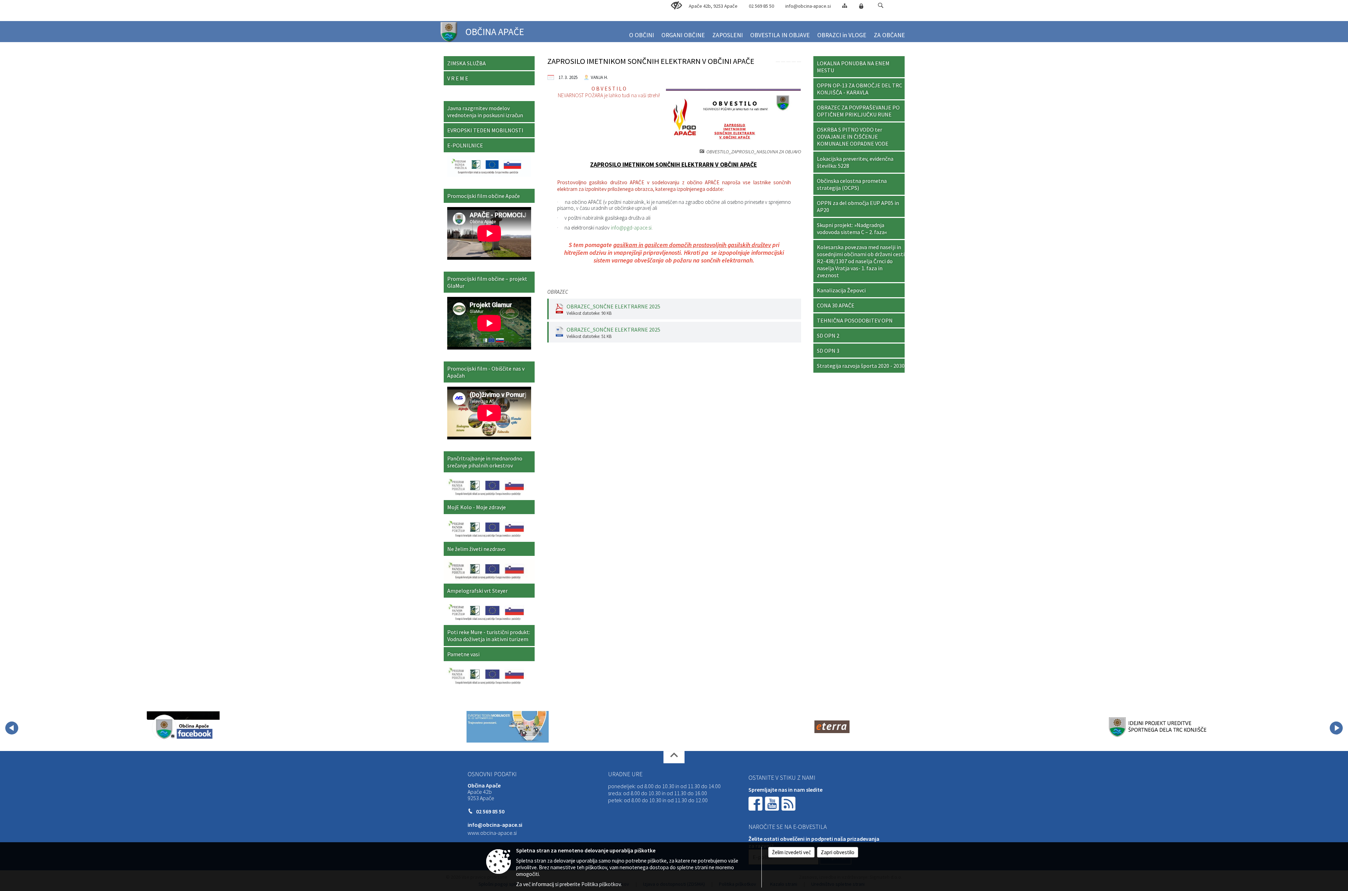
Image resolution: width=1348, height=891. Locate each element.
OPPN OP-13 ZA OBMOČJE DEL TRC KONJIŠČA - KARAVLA (859, 89)
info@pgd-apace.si (631, 227)
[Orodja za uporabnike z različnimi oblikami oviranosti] (676, 5)
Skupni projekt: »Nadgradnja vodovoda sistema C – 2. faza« (852, 228)
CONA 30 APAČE (835, 305)
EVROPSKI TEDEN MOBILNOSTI (485, 130)
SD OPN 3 (828, 350)
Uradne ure (625, 774)
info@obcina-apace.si (808, 6)
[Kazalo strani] (844, 5)
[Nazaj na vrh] (674, 757)
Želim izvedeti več (791, 852)
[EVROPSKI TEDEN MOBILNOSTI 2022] (507, 727)
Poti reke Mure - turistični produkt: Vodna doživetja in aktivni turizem (488, 636)
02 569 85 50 (761, 6)
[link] (778, 61)
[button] (880, 5)
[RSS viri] (789, 802)
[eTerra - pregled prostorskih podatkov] (832, 727)
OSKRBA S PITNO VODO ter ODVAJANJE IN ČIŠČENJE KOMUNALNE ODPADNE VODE (852, 136)
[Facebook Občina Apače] (183, 727)
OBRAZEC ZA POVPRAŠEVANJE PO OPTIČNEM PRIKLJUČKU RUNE (858, 111)
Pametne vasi (463, 654)
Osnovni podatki (492, 774)
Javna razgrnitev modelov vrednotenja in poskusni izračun (485, 112)
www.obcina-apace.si (492, 832)
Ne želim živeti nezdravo (476, 548)
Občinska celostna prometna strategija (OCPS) (852, 184)
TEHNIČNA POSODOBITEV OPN (855, 320)
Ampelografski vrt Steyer (477, 590)
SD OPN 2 (828, 335)
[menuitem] (641, 32)
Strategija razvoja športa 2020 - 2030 (861, 365)
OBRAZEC (557, 291)
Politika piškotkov (601, 884)
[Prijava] (861, 6)
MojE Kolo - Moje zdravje (476, 507)
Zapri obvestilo (837, 852)
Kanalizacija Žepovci (841, 290)
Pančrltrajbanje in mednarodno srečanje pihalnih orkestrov (484, 462)
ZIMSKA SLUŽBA (466, 63)
